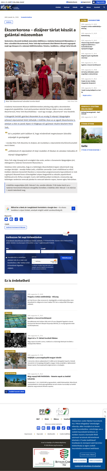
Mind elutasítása (80, 460)
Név (7, 249)
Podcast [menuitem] (66, 7)
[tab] (84, 20)
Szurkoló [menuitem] (97, 7)
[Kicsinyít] (105, 416)
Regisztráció (87, 2)
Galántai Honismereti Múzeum (15, 227)
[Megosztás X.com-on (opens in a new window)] (21, 219)
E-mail (43, 249)
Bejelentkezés (72, 2)
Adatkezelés (51, 434)
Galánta (8, 22)
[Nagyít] (105, 412)
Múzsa (56, 419)
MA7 (38, 419)
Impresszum (28, 434)
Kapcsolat (40, 434)
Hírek (47, 419)
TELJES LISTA (87, 95)
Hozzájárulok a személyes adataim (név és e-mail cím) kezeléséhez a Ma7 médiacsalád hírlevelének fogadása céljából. (19, 262)
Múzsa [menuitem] (89, 7)
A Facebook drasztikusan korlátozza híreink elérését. (24, 241)
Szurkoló (67, 419)
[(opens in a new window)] (38, 428)
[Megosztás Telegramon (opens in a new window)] (16, 219)
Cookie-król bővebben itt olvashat (88, 466)
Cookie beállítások (65, 434)
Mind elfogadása (96, 460)
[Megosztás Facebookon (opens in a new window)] (11, 219)
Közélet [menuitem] (58, 7)
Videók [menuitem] (75, 7)
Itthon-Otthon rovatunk (90, 150)
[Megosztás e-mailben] (6, 219)
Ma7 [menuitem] (82, 7)
